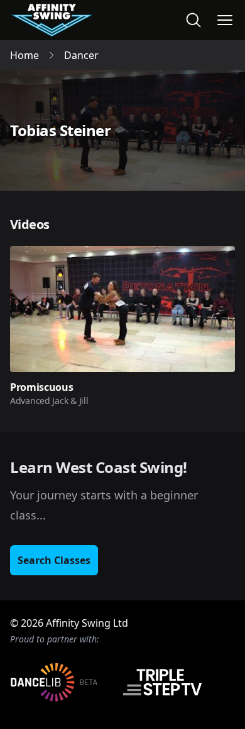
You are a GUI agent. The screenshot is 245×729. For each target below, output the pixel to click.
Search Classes (54, 560)
